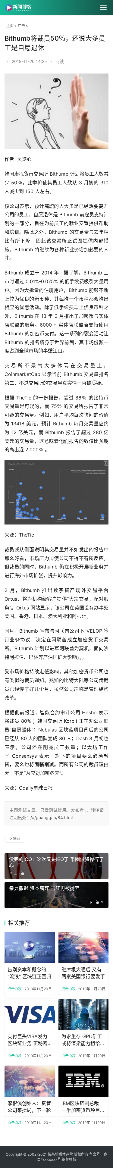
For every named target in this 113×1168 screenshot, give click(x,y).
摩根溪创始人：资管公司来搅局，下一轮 (29, 1106)
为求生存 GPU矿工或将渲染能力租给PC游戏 (81, 1040)
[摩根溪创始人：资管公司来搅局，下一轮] (30, 1081)
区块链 (14, 838)
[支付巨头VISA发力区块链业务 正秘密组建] (30, 1014)
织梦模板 (69, 1159)
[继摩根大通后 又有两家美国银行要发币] (83, 947)
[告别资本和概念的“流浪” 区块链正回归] (30, 947)
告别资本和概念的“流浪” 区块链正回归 (29, 972)
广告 (21, 25)
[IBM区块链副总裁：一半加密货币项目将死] (83, 1081)
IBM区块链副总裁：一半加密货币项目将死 (83, 1106)
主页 (10, 25)
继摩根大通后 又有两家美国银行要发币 (83, 972)
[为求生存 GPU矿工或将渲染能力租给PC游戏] (83, 1014)
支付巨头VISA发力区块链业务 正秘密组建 (28, 1040)
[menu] (103, 7)
